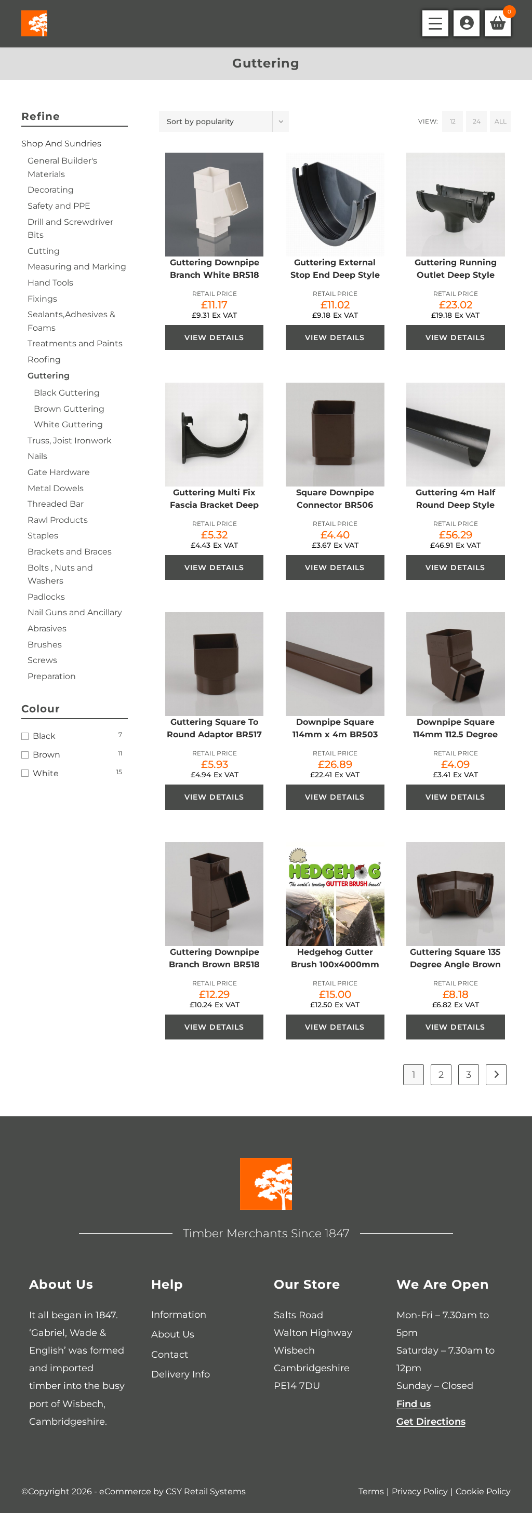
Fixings (42, 299)
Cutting (44, 251)
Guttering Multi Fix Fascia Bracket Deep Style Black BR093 (214, 505)
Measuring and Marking (77, 267)
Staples (43, 536)
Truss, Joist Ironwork (70, 440)
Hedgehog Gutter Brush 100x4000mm (335, 958)
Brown (46, 755)
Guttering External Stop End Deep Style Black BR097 (335, 275)
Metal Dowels (56, 488)
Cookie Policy (483, 1491)
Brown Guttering (69, 409)
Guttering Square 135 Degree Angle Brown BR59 (455, 964)
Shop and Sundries (61, 143)
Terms (371, 1491)
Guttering (49, 376)
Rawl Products (58, 520)
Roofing (44, 359)
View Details (214, 337)
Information (178, 1314)
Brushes (45, 645)
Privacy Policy (420, 1491)
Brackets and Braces (70, 552)
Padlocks (46, 597)
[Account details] (467, 23)
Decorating (51, 190)
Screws (42, 660)
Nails (37, 456)
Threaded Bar (56, 504)
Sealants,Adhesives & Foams (71, 321)
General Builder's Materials (62, 167)
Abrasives (47, 628)
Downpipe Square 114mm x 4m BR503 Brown (335, 734)
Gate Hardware (59, 472)
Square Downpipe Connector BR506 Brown (335, 505)
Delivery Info (180, 1374)
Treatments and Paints (75, 343)
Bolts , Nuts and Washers (60, 574)
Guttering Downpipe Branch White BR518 (214, 269)
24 (477, 121)
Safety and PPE (59, 206)
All (501, 121)
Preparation (52, 676)
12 (453, 121)
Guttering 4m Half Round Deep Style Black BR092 (455, 505)
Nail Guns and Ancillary (75, 612)
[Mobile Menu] (435, 23)
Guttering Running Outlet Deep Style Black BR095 (456, 275)
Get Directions (431, 1421)
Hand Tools (50, 283)
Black (44, 736)
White (46, 773)
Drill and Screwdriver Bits (70, 228)
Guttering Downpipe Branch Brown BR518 (214, 958)
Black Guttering (67, 393)
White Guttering (68, 424)
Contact (169, 1354)
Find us (413, 1404)
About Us (172, 1334)
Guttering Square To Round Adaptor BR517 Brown (214, 734)
